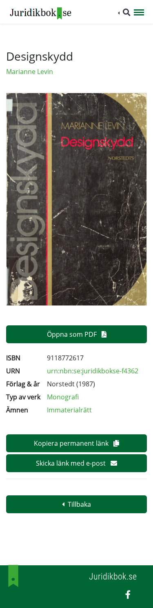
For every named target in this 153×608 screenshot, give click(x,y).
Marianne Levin (29, 71)
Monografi (63, 396)
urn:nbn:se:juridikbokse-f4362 (92, 370)
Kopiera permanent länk (72, 443)
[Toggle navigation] (138, 13)
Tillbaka (79, 504)
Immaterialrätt (69, 409)
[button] (124, 12)
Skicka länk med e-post (71, 463)
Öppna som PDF (72, 334)
